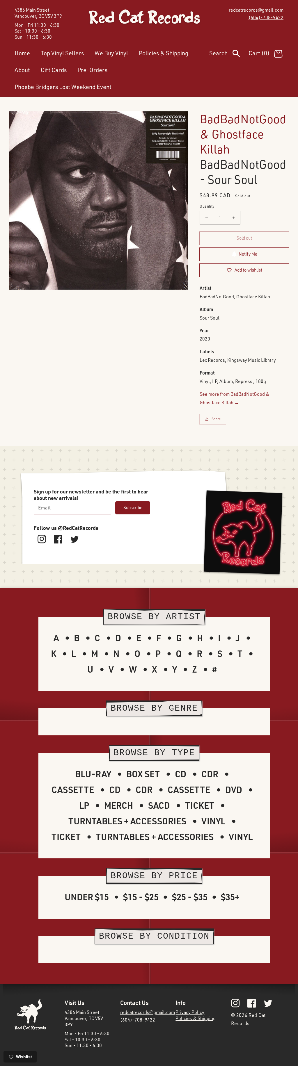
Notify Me (248, 254)
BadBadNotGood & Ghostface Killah (243, 133)
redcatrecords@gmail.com (256, 10)
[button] (229, 54)
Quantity (207, 206)
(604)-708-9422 (266, 17)
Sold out (244, 238)
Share (216, 419)
